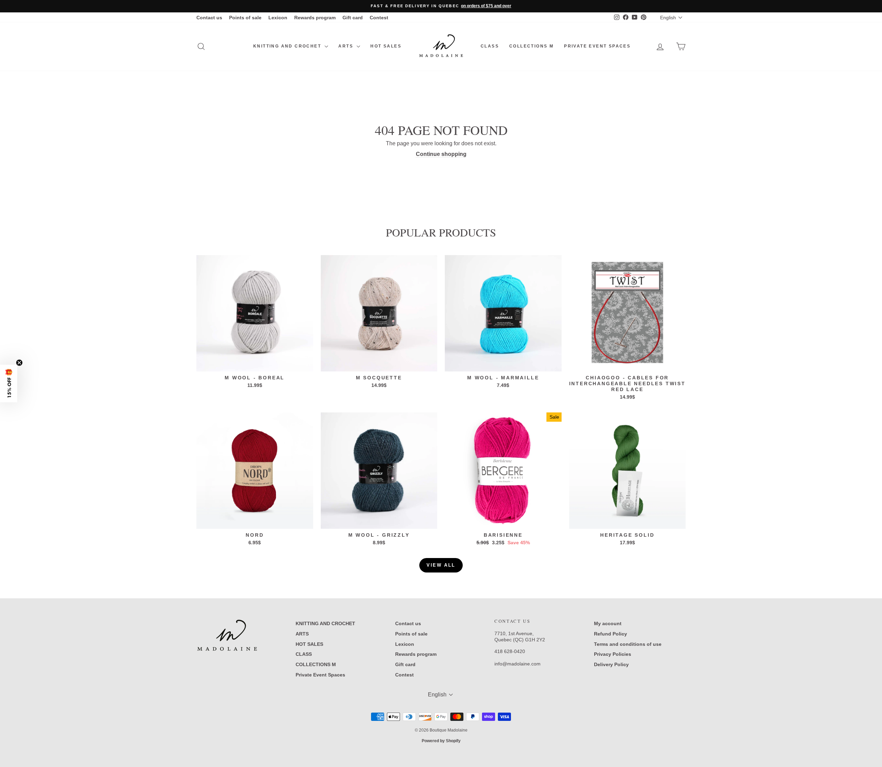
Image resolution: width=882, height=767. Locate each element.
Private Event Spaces (597, 46)
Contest (379, 17)
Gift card (352, 17)
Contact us (209, 17)
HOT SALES (385, 46)
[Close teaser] (19, 362)
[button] (8, 383)
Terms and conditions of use (628, 644)
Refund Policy (610, 634)
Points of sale (245, 17)
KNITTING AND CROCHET (288, 46)
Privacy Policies (612, 654)
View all (441, 565)
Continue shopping (441, 154)
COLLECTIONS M (531, 46)
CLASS (490, 46)
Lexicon (277, 17)
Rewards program (315, 17)
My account (608, 623)
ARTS (346, 46)
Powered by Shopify (441, 740)
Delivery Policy (611, 664)
